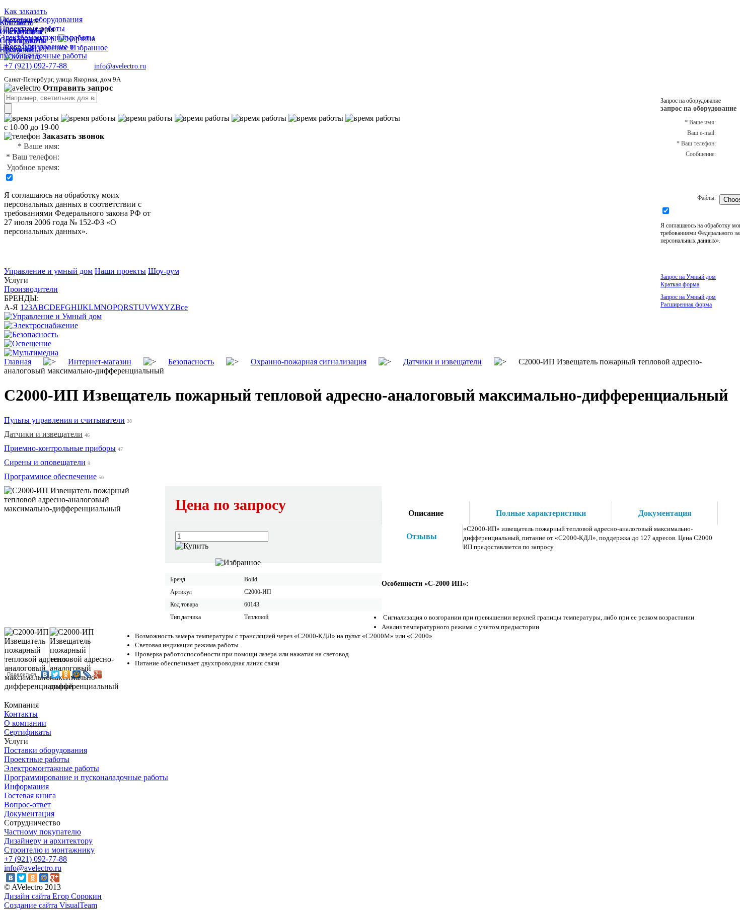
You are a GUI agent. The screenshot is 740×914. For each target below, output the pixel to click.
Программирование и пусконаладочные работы (86, 777)
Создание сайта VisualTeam (50, 905)
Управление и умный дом (48, 271)
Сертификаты (27, 732)
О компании (25, 723)
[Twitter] (55, 674)
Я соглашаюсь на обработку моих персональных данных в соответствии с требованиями (72, 204)
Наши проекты (120, 271)
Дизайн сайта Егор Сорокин (53, 896)
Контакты (21, 714)
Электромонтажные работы (51, 768)
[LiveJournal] (87, 674)
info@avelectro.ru (120, 66)
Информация (26, 786)
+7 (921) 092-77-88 (35, 859)
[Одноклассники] (66, 674)
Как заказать (25, 11)
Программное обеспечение (50, 476)
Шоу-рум (163, 271)
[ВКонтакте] (45, 674)
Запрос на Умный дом (688, 280)
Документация (29, 813)
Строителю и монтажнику (49, 850)
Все (181, 307)
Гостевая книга (30, 795)
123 (26, 307)
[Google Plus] (98, 674)
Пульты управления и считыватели (64, 420)
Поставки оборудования (45, 750)
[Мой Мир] (76, 674)
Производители (31, 289)
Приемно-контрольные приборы (60, 448)
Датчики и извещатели (43, 434)
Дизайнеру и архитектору (48, 840)
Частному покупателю (42, 831)
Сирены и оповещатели (45, 462)
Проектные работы (36, 759)
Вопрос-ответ (27, 804)
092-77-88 (36, 65)
